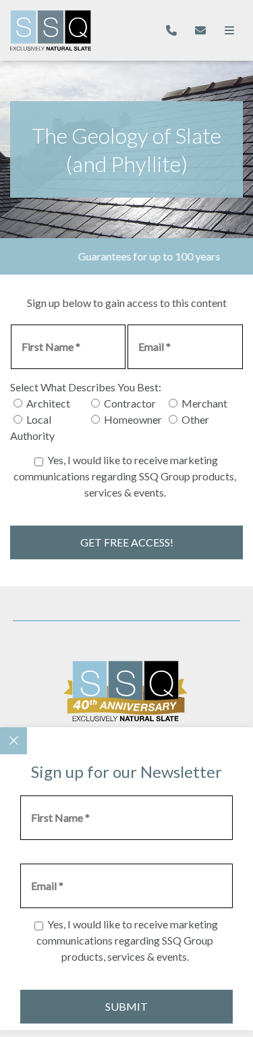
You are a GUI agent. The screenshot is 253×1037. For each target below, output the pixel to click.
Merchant (204, 403)
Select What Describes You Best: (85, 387)
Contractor (130, 403)
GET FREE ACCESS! (126, 542)
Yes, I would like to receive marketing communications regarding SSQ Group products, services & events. (124, 476)
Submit (126, 1006)
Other (195, 419)
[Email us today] (200, 30)
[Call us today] (171, 30)
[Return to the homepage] (50, 30)
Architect (48, 403)
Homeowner (133, 419)
